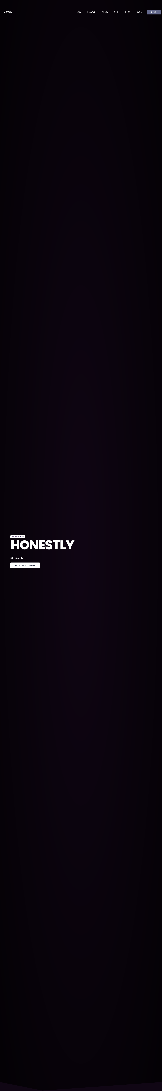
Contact (141, 12)
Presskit (127, 12)
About (79, 12)
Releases (92, 12)
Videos (105, 12)
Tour (115, 12)
